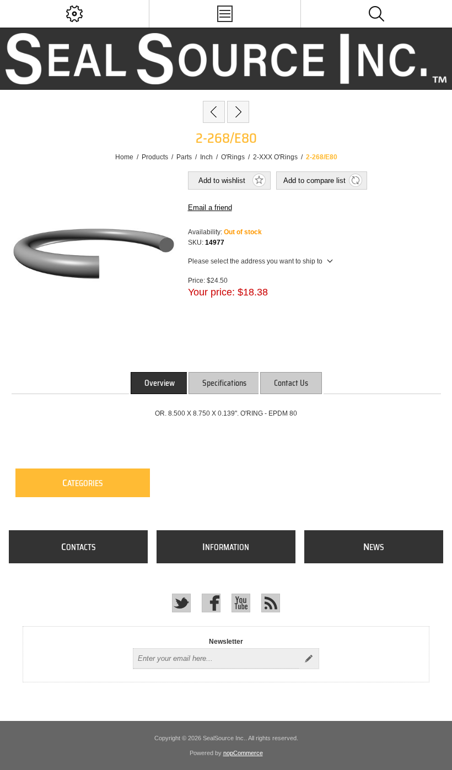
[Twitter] (181, 603)
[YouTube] (241, 603)
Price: (196, 280)
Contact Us (291, 383)
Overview (159, 383)
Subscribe (309, 659)
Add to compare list (314, 180)
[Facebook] (211, 603)
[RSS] (270, 603)
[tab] (160, 383)
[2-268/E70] (214, 112)
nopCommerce (243, 753)
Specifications (224, 383)
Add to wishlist (221, 180)
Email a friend (210, 207)
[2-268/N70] (238, 112)
